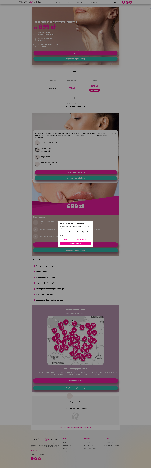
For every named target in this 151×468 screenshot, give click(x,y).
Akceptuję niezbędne (81, 239)
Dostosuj (66, 239)
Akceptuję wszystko (75, 243)
